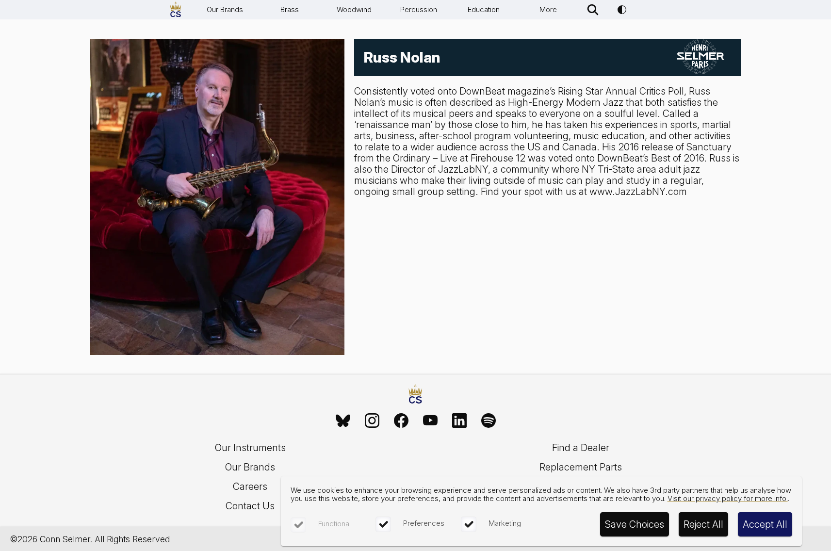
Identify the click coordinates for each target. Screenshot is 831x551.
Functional (334, 523)
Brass (289, 9)
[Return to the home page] (415, 395)
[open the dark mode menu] (622, 9)
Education (484, 9)
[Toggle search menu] (593, 9)
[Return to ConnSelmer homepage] (176, 9)
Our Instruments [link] (250, 448)
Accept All (765, 524)
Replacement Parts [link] (580, 467)
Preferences (423, 523)
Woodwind (354, 9)
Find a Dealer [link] (580, 448)
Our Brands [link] (250, 467)
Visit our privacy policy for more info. (728, 498)
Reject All (703, 524)
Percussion (418, 9)
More (548, 9)
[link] (343, 420)
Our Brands (225, 9)
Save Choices (634, 524)
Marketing (505, 523)
